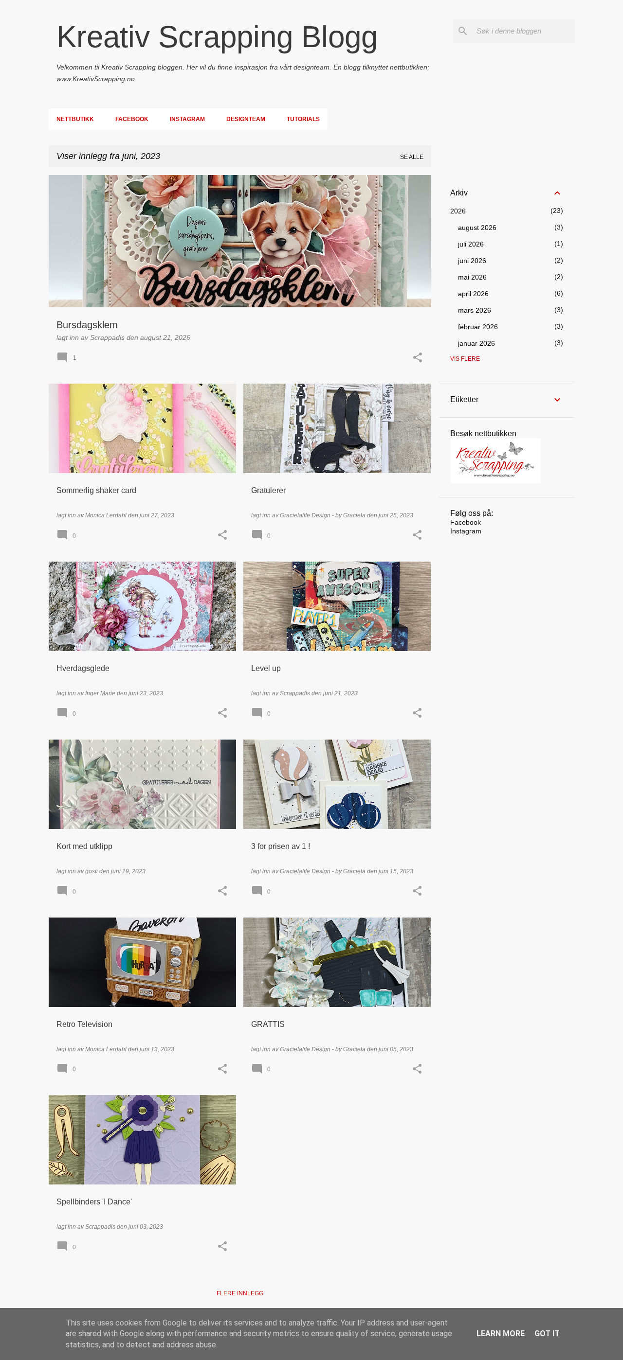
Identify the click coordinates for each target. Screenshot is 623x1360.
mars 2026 (474, 310)
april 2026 (473, 294)
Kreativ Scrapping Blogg (217, 36)
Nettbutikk (75, 119)
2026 (458, 211)
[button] (417, 358)
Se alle (411, 157)
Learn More (500, 1333)
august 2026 (477, 227)
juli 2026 (471, 244)
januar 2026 (476, 343)
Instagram (187, 119)
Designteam (245, 119)
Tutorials (303, 119)
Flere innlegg (240, 1293)
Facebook (131, 119)
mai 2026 (472, 277)
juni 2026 (472, 261)
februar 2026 (478, 327)
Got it (547, 1333)
